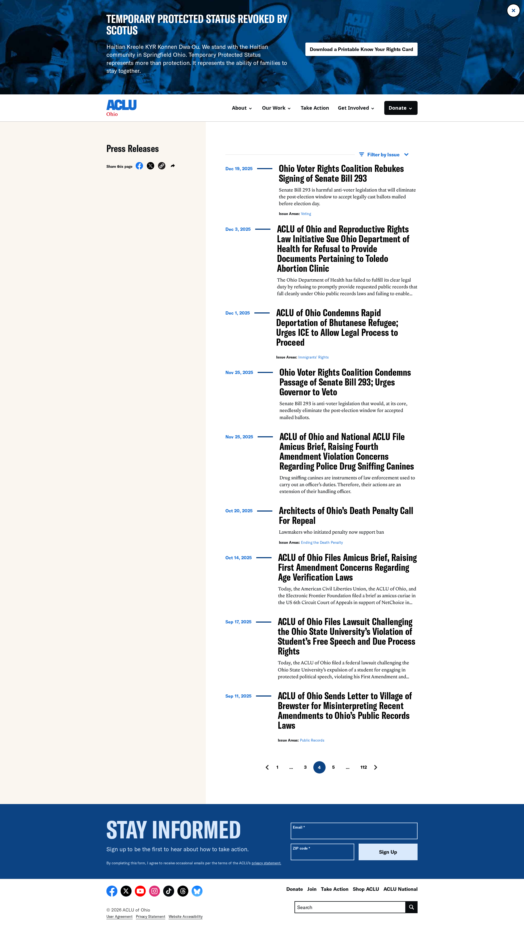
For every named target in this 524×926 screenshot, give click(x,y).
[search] (412, 907)
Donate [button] (398, 107)
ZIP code (301, 848)
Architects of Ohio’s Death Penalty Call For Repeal (346, 515)
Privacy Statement (150, 916)
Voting (306, 213)
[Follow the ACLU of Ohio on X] (126, 892)
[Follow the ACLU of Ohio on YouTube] (140, 892)
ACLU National (400, 889)
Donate (294, 889)
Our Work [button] (273, 107)
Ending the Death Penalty (322, 542)
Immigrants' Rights (313, 357)
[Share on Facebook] (139, 168)
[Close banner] (513, 10)
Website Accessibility (186, 916)
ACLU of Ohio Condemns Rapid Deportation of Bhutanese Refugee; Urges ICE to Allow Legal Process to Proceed (337, 327)
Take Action (315, 107)
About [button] (239, 107)
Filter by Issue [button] (383, 154)
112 (364, 767)
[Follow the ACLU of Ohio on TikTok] (168, 892)
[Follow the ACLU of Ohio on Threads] (182, 892)
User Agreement (119, 916)
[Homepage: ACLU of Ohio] (125, 108)
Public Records (312, 740)
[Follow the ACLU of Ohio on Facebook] (111, 892)
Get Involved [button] (353, 107)
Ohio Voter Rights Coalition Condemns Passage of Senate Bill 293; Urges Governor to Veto (345, 382)
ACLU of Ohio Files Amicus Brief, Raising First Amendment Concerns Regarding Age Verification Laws (347, 567)
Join (312, 889)
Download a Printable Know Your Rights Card (361, 49)
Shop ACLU (366, 889)
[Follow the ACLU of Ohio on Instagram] (154, 892)
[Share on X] (150, 168)
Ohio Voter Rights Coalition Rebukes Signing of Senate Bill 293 (341, 173)
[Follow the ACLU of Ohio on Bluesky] (197, 892)
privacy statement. (266, 863)
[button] (161, 166)
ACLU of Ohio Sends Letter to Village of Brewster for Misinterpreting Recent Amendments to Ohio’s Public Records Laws (345, 710)
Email (299, 827)
